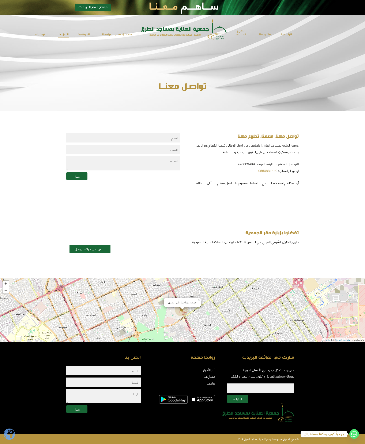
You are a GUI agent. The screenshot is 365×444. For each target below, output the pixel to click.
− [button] (5, 290)
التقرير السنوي (241, 32)
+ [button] (5, 283)
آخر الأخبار (209, 369)
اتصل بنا (63, 34)
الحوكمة (84, 34)
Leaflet (327, 340)
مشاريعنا (265, 34)
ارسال (77, 176)
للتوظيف (41, 34)
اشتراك (237, 399)
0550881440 (267, 170)
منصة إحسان (123, 34)
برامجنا (106, 34)
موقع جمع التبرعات (93, 7)
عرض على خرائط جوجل (90, 248)
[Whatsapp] (354, 434)
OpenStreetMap (343, 340)
